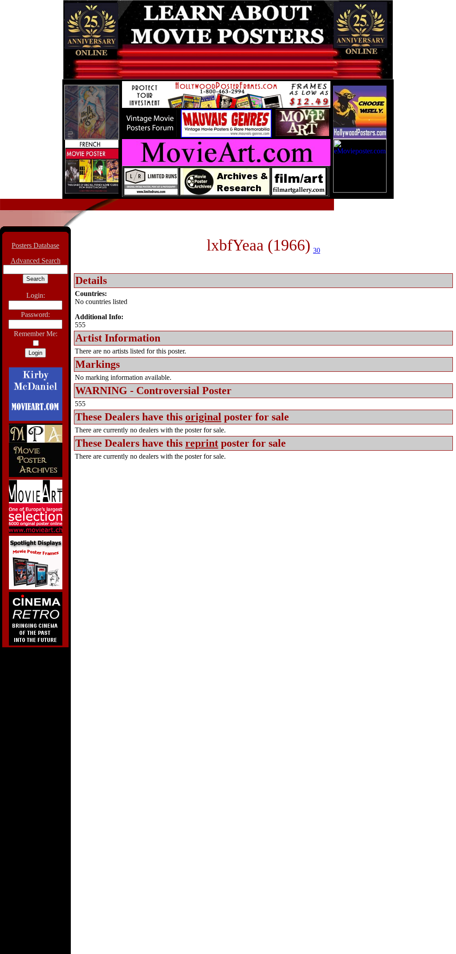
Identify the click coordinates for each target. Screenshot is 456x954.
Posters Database (35, 245)
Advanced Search (36, 260)
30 (316, 250)
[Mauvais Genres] (226, 135)
